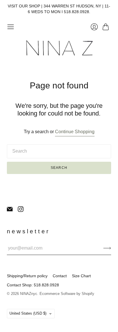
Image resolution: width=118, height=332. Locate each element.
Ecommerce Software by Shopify (67, 293)
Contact (60, 276)
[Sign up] (107, 248)
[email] (10, 210)
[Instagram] (20, 210)
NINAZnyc (28, 293)
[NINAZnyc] (59, 48)
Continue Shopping (75, 131)
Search (59, 168)
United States (27, 313)
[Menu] (11, 27)
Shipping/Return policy (27, 276)
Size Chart (81, 276)
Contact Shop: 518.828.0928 (33, 285)
